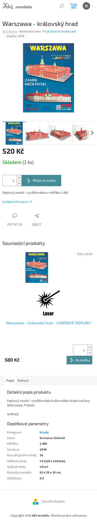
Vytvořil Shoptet (53, 501)
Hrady (44, 432)
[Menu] (86, 6)
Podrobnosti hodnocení (59, 31)
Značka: (15, 36)
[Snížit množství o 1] (19, 183)
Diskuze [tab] (23, 380)
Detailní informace (15, 202)
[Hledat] (61, 6)
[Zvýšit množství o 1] (19, 178)
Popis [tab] (10, 380)
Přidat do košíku (44, 180)
